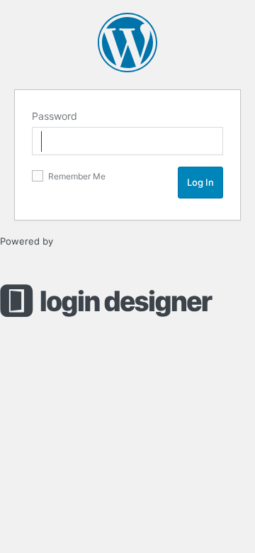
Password (54, 116)
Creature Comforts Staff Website (127, 42)
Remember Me (76, 176)
